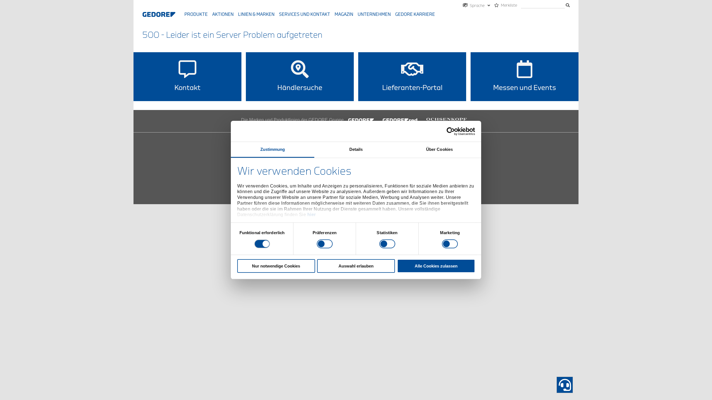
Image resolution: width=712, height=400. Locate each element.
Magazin (344, 14)
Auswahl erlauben (356, 266)
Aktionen (223, 14)
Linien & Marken (256, 14)
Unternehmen (374, 14)
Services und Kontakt (304, 14)
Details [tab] (356, 149)
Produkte (196, 14)
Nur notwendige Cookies (276, 266)
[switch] (325, 243)
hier (311, 214)
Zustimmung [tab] (272, 149)
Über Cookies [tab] (439, 149)
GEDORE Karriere (415, 14)
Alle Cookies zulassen (436, 266)
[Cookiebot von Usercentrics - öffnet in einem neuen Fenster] (450, 131)
